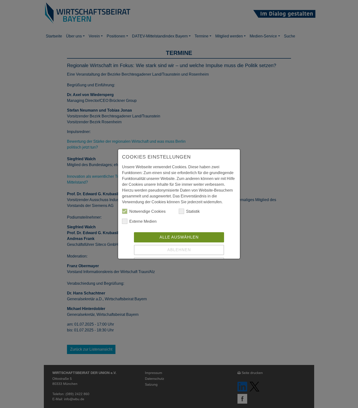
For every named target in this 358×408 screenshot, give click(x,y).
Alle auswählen (179, 237)
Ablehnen (179, 250)
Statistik (193, 211)
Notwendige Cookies (147, 211)
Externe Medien (143, 221)
